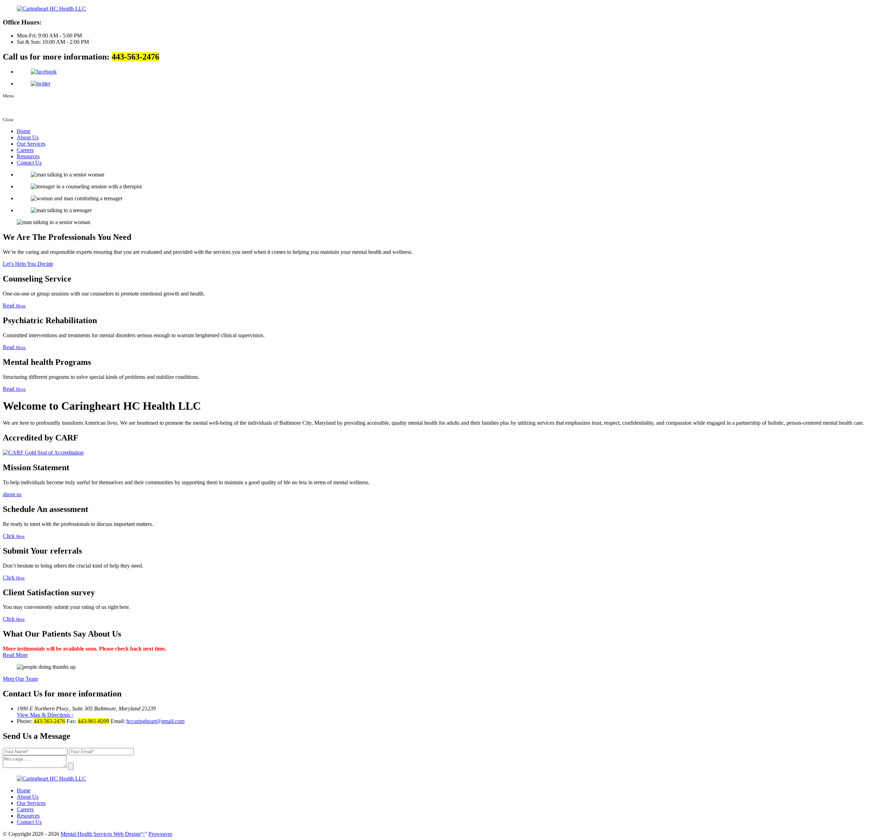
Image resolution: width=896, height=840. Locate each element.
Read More (15, 655)
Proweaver (160, 834)
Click (14, 536)
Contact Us (29, 163)
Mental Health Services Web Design (103, 834)
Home (23, 131)
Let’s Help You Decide (28, 264)
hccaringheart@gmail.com (155, 721)
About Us (27, 137)
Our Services (31, 144)
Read (14, 305)
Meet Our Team (20, 679)
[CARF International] (43, 453)
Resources (28, 156)
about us (12, 494)
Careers (25, 150)
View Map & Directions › (45, 715)
